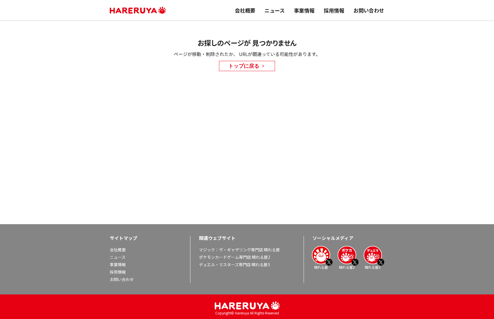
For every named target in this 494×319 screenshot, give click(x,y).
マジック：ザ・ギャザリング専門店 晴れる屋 (239, 250)
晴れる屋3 (373, 267)
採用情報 (334, 10)
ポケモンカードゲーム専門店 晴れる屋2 (234, 257)
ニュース (274, 10)
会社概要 (245, 10)
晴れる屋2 (347, 267)
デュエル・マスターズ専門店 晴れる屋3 (234, 264)
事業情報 (304, 10)
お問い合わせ (368, 10)
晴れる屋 (321, 267)
